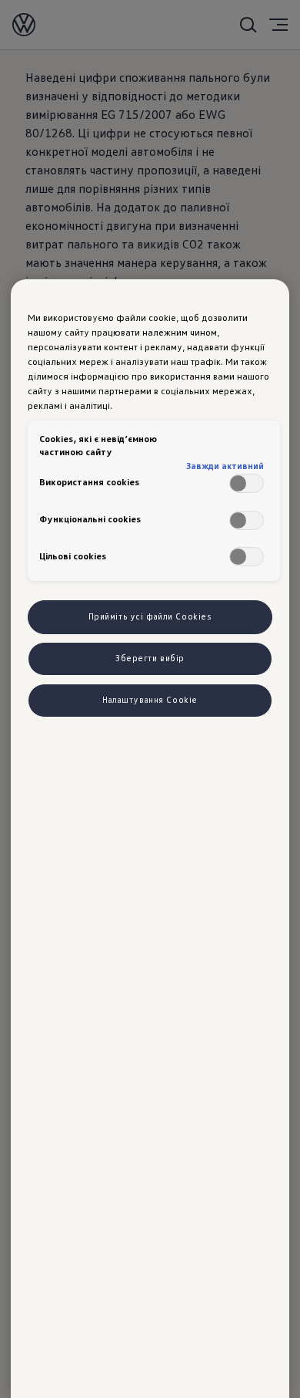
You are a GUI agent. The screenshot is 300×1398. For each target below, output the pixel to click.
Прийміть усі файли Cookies (150, 616)
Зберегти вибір (150, 658)
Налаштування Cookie (150, 699)
